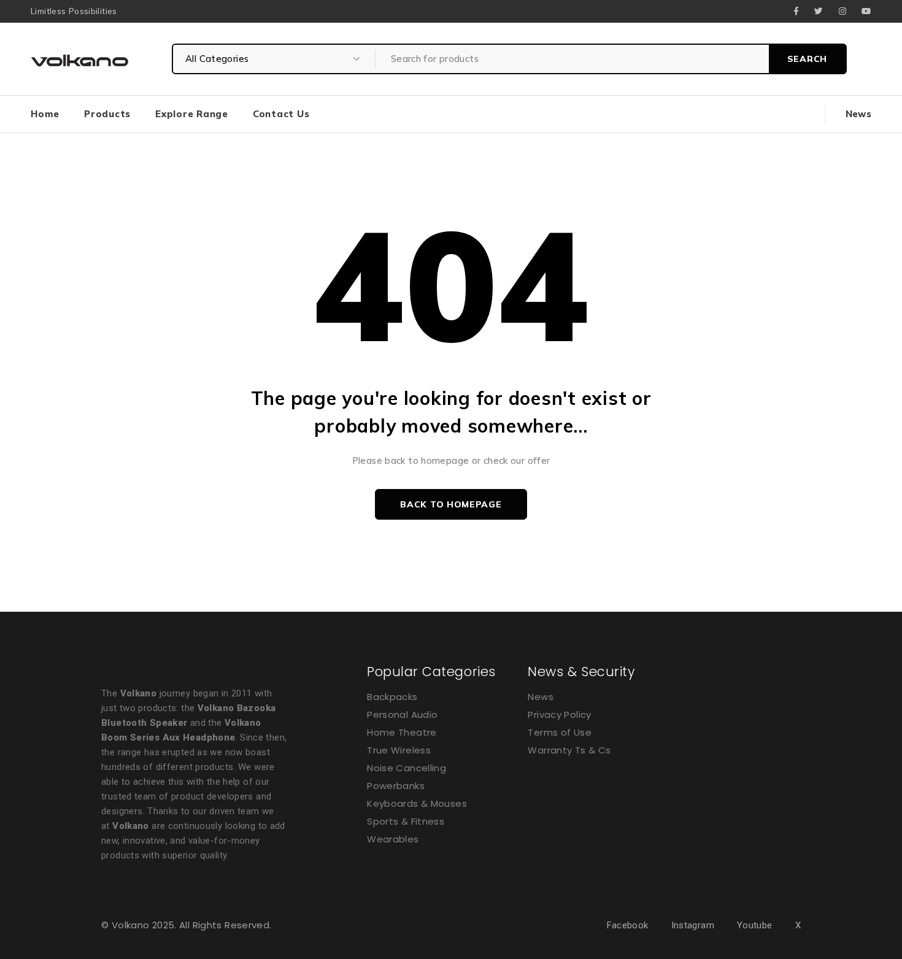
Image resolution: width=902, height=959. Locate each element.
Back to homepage (450, 504)
